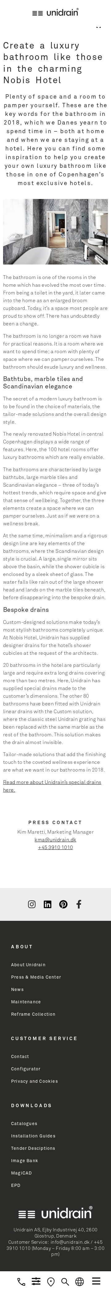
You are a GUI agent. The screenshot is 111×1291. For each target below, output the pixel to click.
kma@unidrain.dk (55, 839)
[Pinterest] (63, 904)
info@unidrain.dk (70, 1242)
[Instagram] (31, 904)
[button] (96, 1281)
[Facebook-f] (79, 904)
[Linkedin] (47, 904)
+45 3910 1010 (55, 847)
